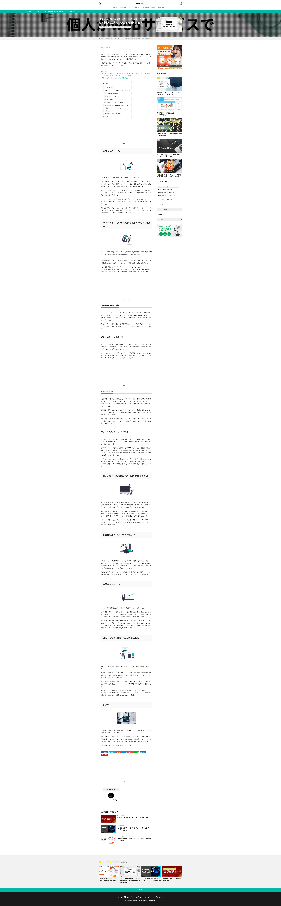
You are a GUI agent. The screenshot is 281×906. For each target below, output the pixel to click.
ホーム (120, 897)
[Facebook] (104, 752)
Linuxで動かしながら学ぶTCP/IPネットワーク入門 (116, 75)
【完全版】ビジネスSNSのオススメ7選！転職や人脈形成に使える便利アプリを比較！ (169, 175)
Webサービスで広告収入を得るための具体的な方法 (116, 90)
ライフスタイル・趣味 (143, 7)
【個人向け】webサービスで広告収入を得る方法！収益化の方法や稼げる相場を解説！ (132, 38)
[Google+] (118, 752)
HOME (101, 38)
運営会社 (126, 897)
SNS (114, 7)
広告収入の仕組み (108, 87)
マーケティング (112, 26)
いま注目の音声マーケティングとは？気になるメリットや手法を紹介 (134, 829)
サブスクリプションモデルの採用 (113, 102)
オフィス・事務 (175, 186)
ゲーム (175, 195)
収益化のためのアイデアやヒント (112, 108)
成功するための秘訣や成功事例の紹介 (113, 113)
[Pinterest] (104, 755)
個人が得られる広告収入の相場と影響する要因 (115, 105)
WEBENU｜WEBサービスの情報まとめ (145, 900)
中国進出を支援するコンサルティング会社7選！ (132, 817)
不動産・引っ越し (163, 192)
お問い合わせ (159, 897)
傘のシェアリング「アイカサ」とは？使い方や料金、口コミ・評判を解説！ (169, 93)
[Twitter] (112, 752)
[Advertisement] (126, 131)
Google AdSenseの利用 (111, 93)
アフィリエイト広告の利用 (112, 96)
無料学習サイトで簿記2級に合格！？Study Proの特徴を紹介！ (169, 114)
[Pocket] (131, 752)
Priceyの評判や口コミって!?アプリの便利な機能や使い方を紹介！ (134, 839)
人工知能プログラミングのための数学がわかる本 (116, 78)
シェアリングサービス (121, 7)
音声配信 (153, 7)
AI (166, 7)
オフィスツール (160, 7)
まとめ (105, 116)
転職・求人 (172, 192)
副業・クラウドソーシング (123, 26)
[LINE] (136, 752)
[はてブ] (125, 752)
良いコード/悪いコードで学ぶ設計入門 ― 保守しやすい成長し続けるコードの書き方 (127, 73)
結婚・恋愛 (161, 199)
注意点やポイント (108, 111)
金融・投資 (169, 199)
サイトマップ (135, 897)
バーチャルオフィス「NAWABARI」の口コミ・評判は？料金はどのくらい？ (169, 155)
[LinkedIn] (143, 752)
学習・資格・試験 (168, 189)
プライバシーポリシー (146, 897)
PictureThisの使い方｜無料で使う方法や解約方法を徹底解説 (169, 134)
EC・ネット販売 (133, 7)
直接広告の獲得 (109, 99)
